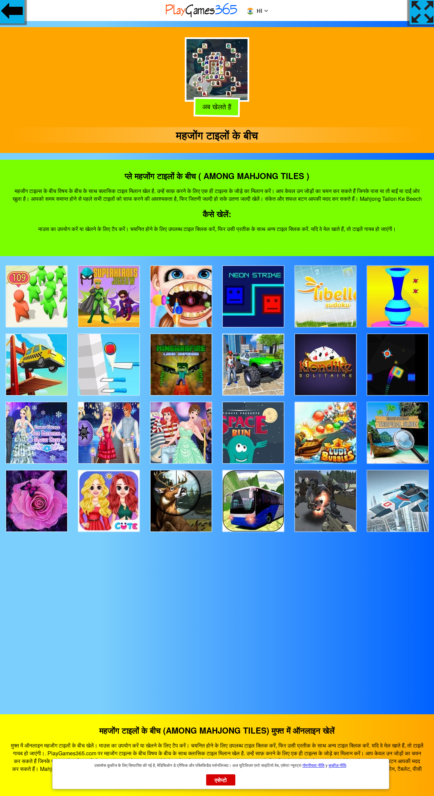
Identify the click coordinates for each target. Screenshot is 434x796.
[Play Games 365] (201, 16)
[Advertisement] (217, 617)
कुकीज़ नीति (337, 765)
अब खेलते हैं (216, 107)
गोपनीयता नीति (313, 765)
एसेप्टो (221, 780)
